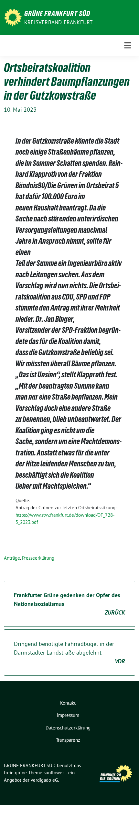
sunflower (54, 772)
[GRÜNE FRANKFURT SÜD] (13, 17)
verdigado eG (44, 780)
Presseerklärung (38, 558)
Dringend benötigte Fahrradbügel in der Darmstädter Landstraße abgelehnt (69, 652)
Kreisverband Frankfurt (58, 22)
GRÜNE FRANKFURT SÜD (57, 13)
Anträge (12, 558)
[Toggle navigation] (127, 45)
